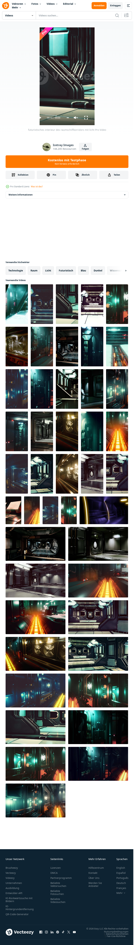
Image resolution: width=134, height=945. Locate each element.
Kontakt (92, 872)
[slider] (68, 117)
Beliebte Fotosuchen (57, 892)
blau (83, 270)
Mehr (15, 7)
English (118, 867)
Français (119, 888)
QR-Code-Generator (17, 914)
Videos (51, 3)
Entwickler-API (14, 893)
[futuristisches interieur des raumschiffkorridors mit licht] (17, 304)
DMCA (54, 872)
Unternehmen (14, 883)
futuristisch (66, 270)
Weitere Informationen (21, 194)
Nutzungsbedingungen (113, 934)
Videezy (10, 878)
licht (48, 270)
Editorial (68, 3)
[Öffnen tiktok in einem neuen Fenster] (63, 933)
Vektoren (17, 3)
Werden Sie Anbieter (95, 884)
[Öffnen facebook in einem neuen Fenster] (40, 933)
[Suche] (117, 15)
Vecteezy (11, 872)
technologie (15, 270)
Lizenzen (55, 867)
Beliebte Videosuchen (57, 900)
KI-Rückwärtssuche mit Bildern (19, 899)
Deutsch (118, 883)
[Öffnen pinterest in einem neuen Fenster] (57, 933)
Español (118, 872)
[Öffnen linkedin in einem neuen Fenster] (52, 933)
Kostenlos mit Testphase (67, 161)
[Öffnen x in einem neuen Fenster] (68, 933)
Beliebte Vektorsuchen (58, 884)
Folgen (85, 148)
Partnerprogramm (61, 878)
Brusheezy (12, 867)
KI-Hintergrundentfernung (20, 908)
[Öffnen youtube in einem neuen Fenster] (74, 933)
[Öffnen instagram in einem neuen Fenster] (46, 933)
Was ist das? (37, 186)
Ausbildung (12, 888)
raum (34, 270)
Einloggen (115, 5)
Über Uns (93, 878)
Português (120, 878)
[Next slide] (120, 270)
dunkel (98, 270)
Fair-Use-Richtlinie (113, 939)
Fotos (34, 3)
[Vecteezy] (5, 5)
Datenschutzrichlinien (114, 937)
